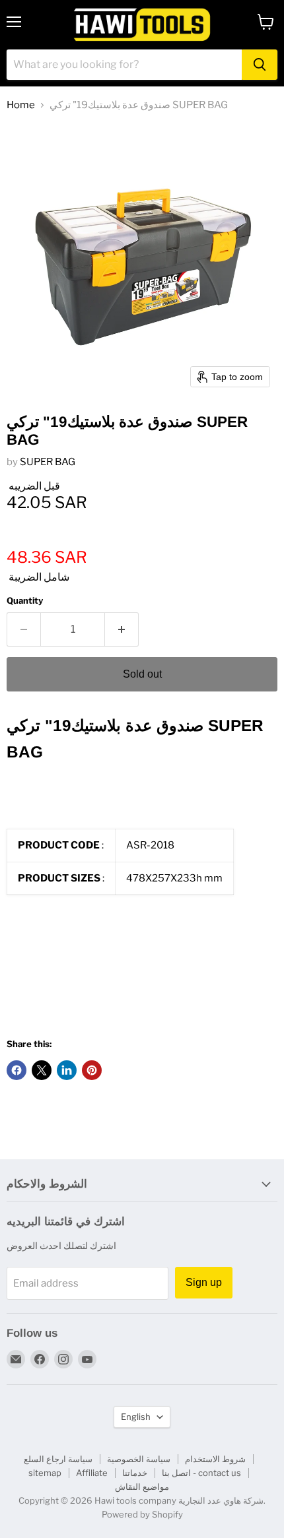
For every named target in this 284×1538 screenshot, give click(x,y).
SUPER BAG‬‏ (47, 462)
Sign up (204, 1282)
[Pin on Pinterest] (92, 1070)
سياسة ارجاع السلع (58, 1459)
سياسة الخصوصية (138, 1459)
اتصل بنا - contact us (201, 1472)
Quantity (25, 601)
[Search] (259, 64)
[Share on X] (42, 1070)
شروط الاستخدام (215, 1459)
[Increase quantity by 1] (122, 629)
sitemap (44, 1472)
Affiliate (92, 1472)
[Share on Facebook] (16, 1070)
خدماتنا (134, 1472)
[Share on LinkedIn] (67, 1070)
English (136, 1416)
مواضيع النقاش (142, 1486)
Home (21, 105)
